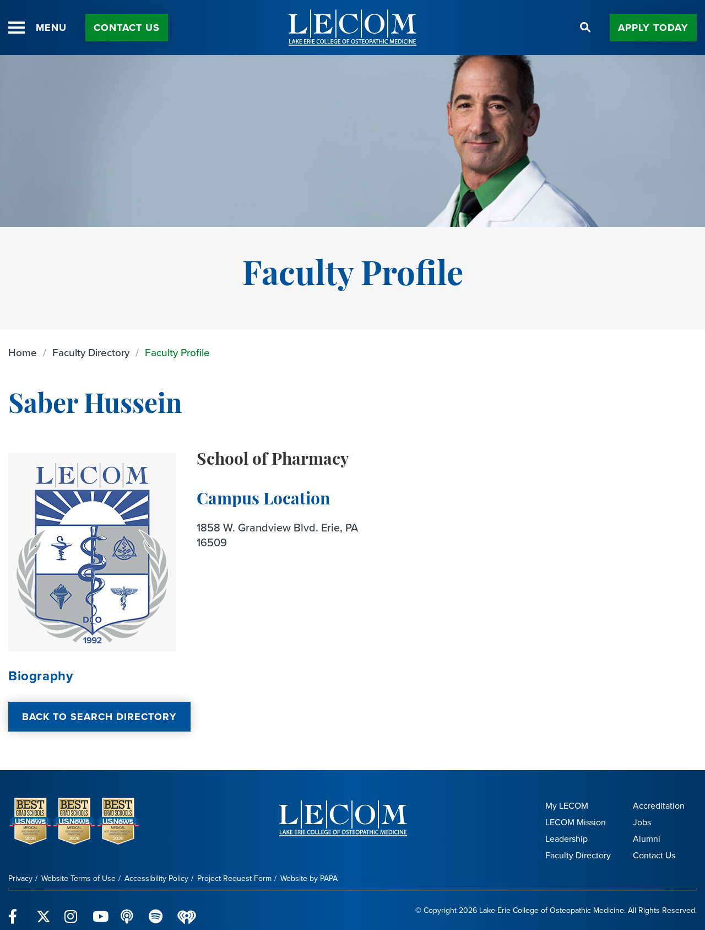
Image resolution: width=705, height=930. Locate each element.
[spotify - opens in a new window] (156, 910)
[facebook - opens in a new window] (15, 910)
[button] (16, 27)
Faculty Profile (177, 353)
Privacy (20, 878)
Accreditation (659, 805)
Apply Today (653, 27)
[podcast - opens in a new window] (128, 910)
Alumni (646, 838)
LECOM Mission (575, 822)
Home (22, 353)
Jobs (642, 822)
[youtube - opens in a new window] (100, 910)
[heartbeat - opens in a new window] (187, 910)
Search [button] (585, 27)
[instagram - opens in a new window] (71, 910)
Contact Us (127, 27)
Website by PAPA (309, 878)
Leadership (566, 838)
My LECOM (566, 805)
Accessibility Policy (156, 878)
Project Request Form (234, 878)
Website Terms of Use (78, 878)
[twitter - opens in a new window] (43, 910)
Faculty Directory (90, 353)
